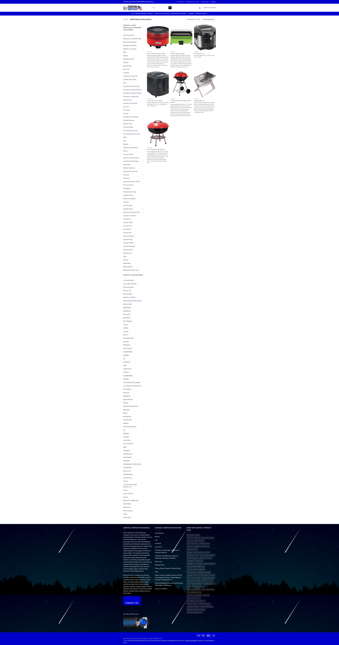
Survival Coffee (128, 222)
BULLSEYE (127, 314)
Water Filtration (128, 267)
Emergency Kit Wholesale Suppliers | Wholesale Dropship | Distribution (166, 557)
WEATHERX (127, 504)
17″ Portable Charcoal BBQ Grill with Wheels (180, 101)
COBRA (125, 328)
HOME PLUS (127, 369)
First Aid (125, 113)
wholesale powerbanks (193, 606)
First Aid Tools (127, 124)
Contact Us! (132, 603)
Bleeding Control (128, 59)
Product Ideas (205, 1)
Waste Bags (127, 263)
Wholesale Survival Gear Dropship (196, 609)
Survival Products (128, 236)
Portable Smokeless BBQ (177, 53)
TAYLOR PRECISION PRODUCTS (130, 486)
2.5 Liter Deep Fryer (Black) (155, 100)
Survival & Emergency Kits (131, 212)
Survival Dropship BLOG (193, 589)
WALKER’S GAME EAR (130, 500)
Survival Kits (127, 229)
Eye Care (126, 107)
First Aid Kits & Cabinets (130, 117)
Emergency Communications (132, 89)
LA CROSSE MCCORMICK (132, 382)
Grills (124, 137)
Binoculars (201, 540)
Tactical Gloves (128, 249)
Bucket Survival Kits (192, 543)
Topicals (125, 260)
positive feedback (196, 583)
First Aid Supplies (128, 120)
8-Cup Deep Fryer (199, 53)
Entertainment (127, 100)
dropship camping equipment (207, 555)
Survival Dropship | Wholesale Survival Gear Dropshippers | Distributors (169, 584)
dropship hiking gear (192, 558)
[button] (200, 8)
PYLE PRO (126, 440)
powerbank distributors (209, 583)
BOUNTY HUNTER (129, 297)
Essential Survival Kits (130, 103)
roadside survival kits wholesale (195, 586)
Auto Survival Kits (128, 35)
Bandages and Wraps (130, 45)
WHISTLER (127, 507)
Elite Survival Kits (191, 572)
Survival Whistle (128, 243)
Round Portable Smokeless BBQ (156, 53)
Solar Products (127, 205)
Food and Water (128, 127)
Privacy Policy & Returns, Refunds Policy (168, 568)
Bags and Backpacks (129, 42)
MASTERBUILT (128, 399)
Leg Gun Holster (128, 154)
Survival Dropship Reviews (194, 592)
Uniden (125, 497)
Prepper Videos (160, 565)
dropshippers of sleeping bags (195, 563)
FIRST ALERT (127, 348)
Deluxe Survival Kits (192, 549)
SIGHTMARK (127, 457)
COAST (125, 324)
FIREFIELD (126, 345)
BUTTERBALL (128, 321)
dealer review (205, 546)
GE (124, 358)
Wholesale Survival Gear (192, 1)
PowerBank (126, 188)
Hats (124, 141)
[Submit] (170, 7)
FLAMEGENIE (127, 352)
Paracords (126, 178)
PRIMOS (126, 433)
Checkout (158, 543)
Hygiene (125, 144)
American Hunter (128, 287)
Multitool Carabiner (129, 168)
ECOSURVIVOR (128, 338)
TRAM (125, 490)
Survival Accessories (129, 215)
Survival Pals (127, 232)
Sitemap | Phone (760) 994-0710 (152, 638)
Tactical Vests (127, 253)
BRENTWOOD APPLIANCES (132, 301)
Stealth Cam (127, 471)
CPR (124, 83)
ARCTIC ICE (127, 290)
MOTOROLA (127, 416)
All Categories (159, 533)
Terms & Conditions (161, 589)
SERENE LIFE (128, 454)
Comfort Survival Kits (129, 79)
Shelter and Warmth (129, 198)
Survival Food (127, 226)
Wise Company (128, 510)
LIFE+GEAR (127, 389)
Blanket (125, 55)
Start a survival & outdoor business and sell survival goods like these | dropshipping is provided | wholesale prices (168, 577)
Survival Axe (127, 219)
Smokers (126, 202)
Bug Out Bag (127, 66)
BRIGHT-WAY (127, 304)
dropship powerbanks (209, 563)
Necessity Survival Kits (130, 171)
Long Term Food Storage (131, 161)
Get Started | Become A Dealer (141, 13)
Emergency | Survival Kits (131, 86)
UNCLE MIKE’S (128, 493)
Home (125, 19)
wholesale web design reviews (195, 612)
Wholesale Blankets (192, 603)
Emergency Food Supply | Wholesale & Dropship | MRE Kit (167, 551)
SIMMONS (126, 461)
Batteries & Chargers (129, 49)
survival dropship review (207, 589)
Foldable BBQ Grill (199, 100)
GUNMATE (126, 362)
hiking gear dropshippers (208, 578)
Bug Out (125, 62)
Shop (156, 572)
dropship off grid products (205, 558)
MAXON (125, 403)
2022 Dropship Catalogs (193, 535)
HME (124, 365)
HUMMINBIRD (127, 376)
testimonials (206, 595)
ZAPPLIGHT (127, 517)
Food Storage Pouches (130, 130)
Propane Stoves (128, 195)
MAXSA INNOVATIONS (130, 406)
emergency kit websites (204, 572)
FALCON (126, 341)
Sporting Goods (128, 209)
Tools (125, 256)
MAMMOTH (127, 396)
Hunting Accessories (207, 580)
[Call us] (214, 1)
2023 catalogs (210, 538)
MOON (125, 413)
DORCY (125, 335)
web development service (193, 598)
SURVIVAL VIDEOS (201, 13)
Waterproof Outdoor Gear (131, 270)
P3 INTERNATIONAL (130, 427)
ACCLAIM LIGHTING (129, 284)
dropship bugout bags (192, 555)
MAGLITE (126, 393)
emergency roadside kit (193, 575)
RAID (125, 447)
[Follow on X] (211, 1)
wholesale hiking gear (204, 603)
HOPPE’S (126, 372)
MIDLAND (126, 410)
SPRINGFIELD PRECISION (132, 464)
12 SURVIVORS (128, 280)
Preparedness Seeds (129, 192)
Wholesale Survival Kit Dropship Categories (170, 13)
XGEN (125, 514)
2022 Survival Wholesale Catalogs (196, 538)
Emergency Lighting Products (132, 93)
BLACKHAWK (127, 294)
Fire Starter (126, 110)
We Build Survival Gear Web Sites (196, 601)
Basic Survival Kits (192, 540)
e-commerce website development (196, 569)
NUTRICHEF (127, 420)
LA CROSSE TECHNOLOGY (132, 386)
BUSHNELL (127, 318)
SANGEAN (126, 450)
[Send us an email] (213, 1)
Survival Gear (127, 478)
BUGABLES (127, 311)
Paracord (126, 175)
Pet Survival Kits (128, 185)
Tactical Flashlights (129, 246)
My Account (158, 561)
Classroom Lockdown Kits (194, 546)
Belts (124, 52)
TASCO (125, 481)
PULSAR (126, 437)
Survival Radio (127, 239)
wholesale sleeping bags (206, 606)
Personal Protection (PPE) (131, 181)
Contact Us (158, 547)
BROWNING (127, 307)
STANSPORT (127, 467)
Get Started (180, 1)
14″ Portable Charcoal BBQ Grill (156, 149)
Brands (191, 13)
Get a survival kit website (193, 578)
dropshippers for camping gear (195, 560)
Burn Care (126, 69)
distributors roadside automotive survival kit (198, 552)
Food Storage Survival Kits (131, 134)
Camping (126, 72)
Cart (156, 540)
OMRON (126, 423)
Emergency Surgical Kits (131, 96)
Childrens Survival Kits (130, 76)
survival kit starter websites (194, 595)
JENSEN (126, 379)
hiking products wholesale (193, 580)
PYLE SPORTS (128, 444)
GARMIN (126, 355)
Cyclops (125, 331)
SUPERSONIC (128, 474)
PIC (124, 430)
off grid (189, 583)
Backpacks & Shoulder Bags (132, 38)
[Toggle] (143, 39)
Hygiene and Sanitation (130, 147)
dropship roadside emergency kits (195, 566)
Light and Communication (131, 158)
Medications (127, 164)
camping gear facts (204, 543)
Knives (125, 151)
